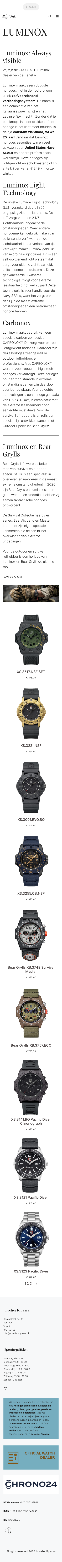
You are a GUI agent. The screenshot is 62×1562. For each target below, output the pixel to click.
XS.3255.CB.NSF (31, 893)
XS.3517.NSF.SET (31, 672)
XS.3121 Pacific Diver (31, 1197)
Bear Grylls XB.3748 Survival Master (31, 969)
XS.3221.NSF (31, 746)
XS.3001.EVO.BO (31, 820)
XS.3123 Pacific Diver (31, 1271)
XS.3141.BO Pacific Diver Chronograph (31, 1121)
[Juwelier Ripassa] (9, 16)
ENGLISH (31, 6)
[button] (50, 16)
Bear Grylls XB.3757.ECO (31, 1045)
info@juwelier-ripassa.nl (16, 1333)
